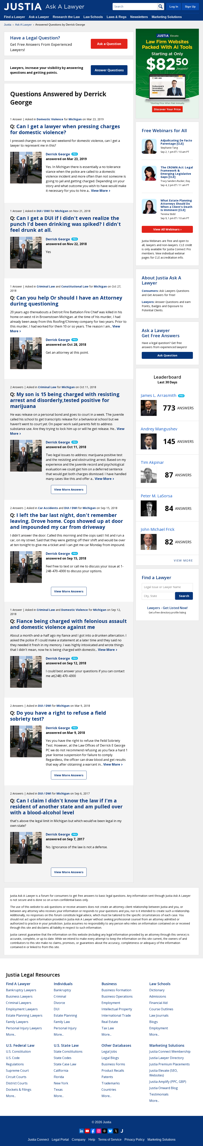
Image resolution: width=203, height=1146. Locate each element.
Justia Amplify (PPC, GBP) (167, 1081)
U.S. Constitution (18, 1051)
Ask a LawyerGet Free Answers (161, 332)
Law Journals (159, 1015)
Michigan (75, 119)
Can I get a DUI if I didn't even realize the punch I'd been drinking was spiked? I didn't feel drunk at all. (65, 224)
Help (91, 1139)
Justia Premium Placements (169, 1064)
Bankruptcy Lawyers (21, 990)
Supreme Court (17, 1070)
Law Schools (93, 17)
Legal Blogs (110, 1058)
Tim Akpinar (152, 462)
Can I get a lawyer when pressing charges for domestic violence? (65, 129)
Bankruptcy (62, 990)
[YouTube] (87, 1131)
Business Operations (117, 996)
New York (61, 1083)
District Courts (17, 1083)
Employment (111, 1003)
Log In (173, 6)
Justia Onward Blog (163, 1088)
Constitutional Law (74, 286)
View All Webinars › (167, 229)
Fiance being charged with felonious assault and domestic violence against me (68, 624)
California (61, 1070)
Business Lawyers (19, 996)
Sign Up (190, 6)
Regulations (15, 1064)
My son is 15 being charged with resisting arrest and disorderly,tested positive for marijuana (65, 400)
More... (11, 1034)
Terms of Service (110, 1139)
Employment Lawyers (22, 1009)
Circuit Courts (16, 1077)
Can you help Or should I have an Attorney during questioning (66, 300)
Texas (58, 1089)
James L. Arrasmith (158, 395)
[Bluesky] (110, 1131)
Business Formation (116, 990)
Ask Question (167, 355)
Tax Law (108, 1028)
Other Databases (116, 1045)
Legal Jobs (109, 1051)
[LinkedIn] (81, 1131)
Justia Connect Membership (170, 1051)
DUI (56, 1009)
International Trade (116, 1015)
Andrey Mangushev (159, 429)
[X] (116, 1131)
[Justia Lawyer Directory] (121, 1131)
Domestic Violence (50, 119)
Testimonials (159, 1094)
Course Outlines (161, 1009)
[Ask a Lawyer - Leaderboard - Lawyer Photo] (149, 408)
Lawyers (148, 302)
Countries (109, 1089)
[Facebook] (93, 1131)
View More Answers (68, 489)
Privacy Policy (134, 1139)
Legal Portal (60, 1139)
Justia (7, 24)
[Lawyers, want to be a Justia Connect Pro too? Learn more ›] (74, 154)
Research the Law (66, 17)
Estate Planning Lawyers (24, 1015)
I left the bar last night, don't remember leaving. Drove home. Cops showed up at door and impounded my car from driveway (66, 521)
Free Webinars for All (164, 130)
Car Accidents (48, 508)
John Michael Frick (157, 529)
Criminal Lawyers (18, 1003)
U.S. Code (13, 1058)
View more (183, 560)
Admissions (157, 996)
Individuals (63, 983)
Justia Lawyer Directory (166, 1058)
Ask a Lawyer (39, 17)
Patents (107, 1077)
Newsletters (139, 17)
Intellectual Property (117, 1009)
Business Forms (113, 1064)
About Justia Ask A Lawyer (161, 280)
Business (109, 983)
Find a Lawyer (14, 17)
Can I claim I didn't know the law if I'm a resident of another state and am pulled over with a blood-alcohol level (66, 806)
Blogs (153, 1022)
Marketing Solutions (167, 17)
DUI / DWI (43, 211)
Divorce (59, 1003)
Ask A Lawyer (23, 24)
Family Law (62, 1022)
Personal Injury (65, 1028)
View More (100, 190)
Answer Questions (109, 70)
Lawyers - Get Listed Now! (167, 608)
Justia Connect (38, 1139)
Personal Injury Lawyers (24, 1028)
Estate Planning (65, 1015)
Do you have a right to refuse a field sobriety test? (58, 715)
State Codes (62, 1058)
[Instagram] (98, 1131)
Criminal (60, 996)
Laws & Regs (116, 17)
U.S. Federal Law (20, 1045)
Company (78, 1139)
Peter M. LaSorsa (156, 496)
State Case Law (65, 1064)
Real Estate (110, 1022)
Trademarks (111, 1083)
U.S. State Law (66, 1045)
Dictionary (157, 990)
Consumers (150, 291)
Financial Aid (158, 1003)
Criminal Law (46, 286)
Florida (59, 1077)
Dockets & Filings (18, 1089)
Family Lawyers (17, 1022)
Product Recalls (113, 1070)
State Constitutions (68, 1051)
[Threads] (104, 1131)
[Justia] (23, 6)
